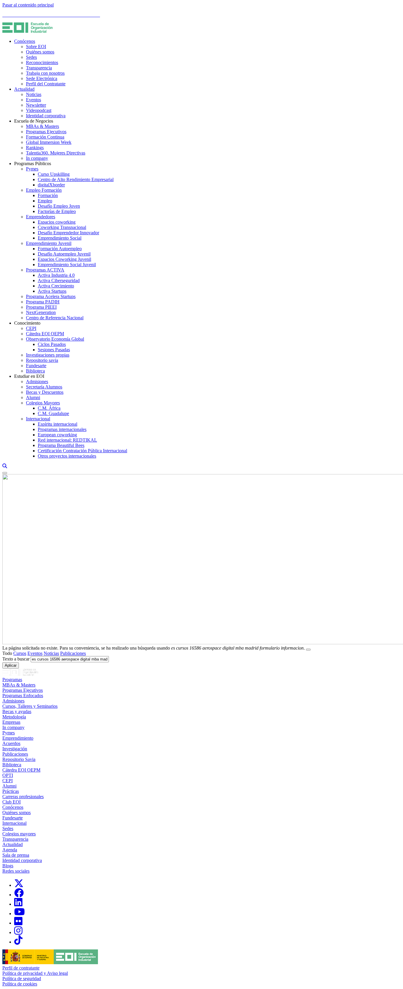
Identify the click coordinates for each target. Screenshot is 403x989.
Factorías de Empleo (57, 211)
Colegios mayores (19, 833)
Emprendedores (40, 216)
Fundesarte (36, 365)
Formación (48, 195)
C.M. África (49, 408)
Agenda (9, 849)
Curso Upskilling (54, 174)
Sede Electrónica (41, 78)
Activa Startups (52, 291)
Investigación (14, 748)
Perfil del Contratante (45, 83)
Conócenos (24, 41)
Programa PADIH (43, 301)
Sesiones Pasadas (54, 349)
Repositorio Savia (18, 759)
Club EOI (11, 801)
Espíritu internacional (57, 424)
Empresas (11, 722)
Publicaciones (73, 653)
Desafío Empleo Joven (59, 206)
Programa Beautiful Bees (61, 445)
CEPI (31, 328)
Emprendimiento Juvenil (48, 243)
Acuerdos (11, 743)
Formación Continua (45, 136)
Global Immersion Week (48, 142)
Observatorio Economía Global (55, 338)
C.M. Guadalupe (53, 413)
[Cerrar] (308, 649)
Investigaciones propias (47, 354)
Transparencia (39, 67)
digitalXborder (51, 184)
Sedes (31, 57)
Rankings (35, 147)
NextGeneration (41, 312)
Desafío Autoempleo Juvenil (64, 253)
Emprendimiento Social (59, 237)
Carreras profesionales (23, 796)
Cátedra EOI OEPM (45, 333)
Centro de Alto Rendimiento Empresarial (76, 179)
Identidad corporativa (45, 115)
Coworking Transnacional (62, 227)
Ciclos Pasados (52, 344)
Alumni (33, 397)
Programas (12, 679)
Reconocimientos (42, 62)
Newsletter (36, 105)
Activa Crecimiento (56, 285)
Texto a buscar (16, 658)
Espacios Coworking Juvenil (64, 259)
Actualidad (24, 89)
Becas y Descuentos (44, 392)
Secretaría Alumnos (44, 386)
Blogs (7, 865)
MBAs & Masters (42, 126)
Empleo (45, 200)
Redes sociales (16, 870)
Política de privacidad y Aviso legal (35, 973)
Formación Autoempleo (60, 248)
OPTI (7, 775)
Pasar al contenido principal (28, 4)
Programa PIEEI (41, 307)
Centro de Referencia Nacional (54, 317)
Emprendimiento (17, 738)
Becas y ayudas (16, 711)
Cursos (19, 653)
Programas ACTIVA (45, 269)
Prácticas (10, 791)
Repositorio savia (42, 360)
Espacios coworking (57, 222)
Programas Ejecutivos (46, 131)
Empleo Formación (44, 190)
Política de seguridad (21, 978)
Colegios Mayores (43, 402)
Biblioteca (35, 370)
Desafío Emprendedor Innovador (68, 232)
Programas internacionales (62, 429)
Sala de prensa (15, 855)
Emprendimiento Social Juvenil (67, 264)
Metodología (14, 716)
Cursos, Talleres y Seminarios (30, 706)
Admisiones (37, 381)
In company (37, 158)
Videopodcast (38, 110)
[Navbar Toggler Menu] (4, 473)
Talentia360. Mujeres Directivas (55, 152)
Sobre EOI (36, 46)
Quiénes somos (40, 51)
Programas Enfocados (22, 695)
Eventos (33, 99)
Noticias (33, 94)
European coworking (57, 434)
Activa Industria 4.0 (56, 275)
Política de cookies (19, 983)
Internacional (38, 418)
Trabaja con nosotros (45, 73)
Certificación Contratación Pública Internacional (82, 450)
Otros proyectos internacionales (67, 455)
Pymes (32, 168)
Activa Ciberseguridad (59, 280)
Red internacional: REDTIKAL (67, 440)
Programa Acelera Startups (51, 296)
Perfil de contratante (21, 967)
